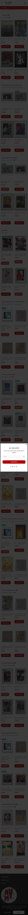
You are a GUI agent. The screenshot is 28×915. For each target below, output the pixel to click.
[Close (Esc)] (26, 444)
